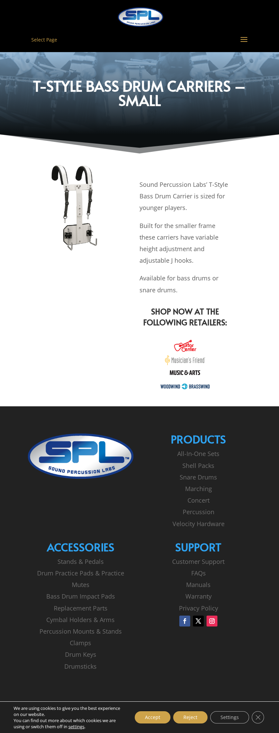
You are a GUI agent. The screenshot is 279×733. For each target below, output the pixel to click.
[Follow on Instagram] (212, 621)
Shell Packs (198, 465)
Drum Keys (80, 654)
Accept (152, 717)
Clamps (80, 643)
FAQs (198, 573)
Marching (198, 489)
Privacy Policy (198, 608)
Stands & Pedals (81, 561)
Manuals (198, 585)
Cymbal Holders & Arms (80, 620)
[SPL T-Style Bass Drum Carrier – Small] (80, 251)
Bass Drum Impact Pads (80, 596)
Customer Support (198, 561)
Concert (198, 500)
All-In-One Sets (198, 454)
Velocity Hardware (199, 524)
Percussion (198, 512)
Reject (190, 717)
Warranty (198, 596)
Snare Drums (198, 477)
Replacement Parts (81, 608)
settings (76, 726)
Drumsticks (80, 666)
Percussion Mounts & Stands (80, 631)
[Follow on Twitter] (198, 621)
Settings (229, 717)
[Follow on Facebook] (184, 621)
